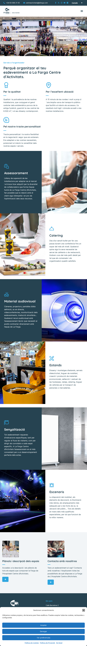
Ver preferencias (43, 638)
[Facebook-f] (56, 3)
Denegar (43, 631)
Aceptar (43, 625)
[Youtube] (64, 3)
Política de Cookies (32, 643)
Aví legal (59, 643)
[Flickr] (67, 3)
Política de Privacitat (47, 643)
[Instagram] (61, 3)
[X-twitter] (58, 3)
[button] (83, 610)
